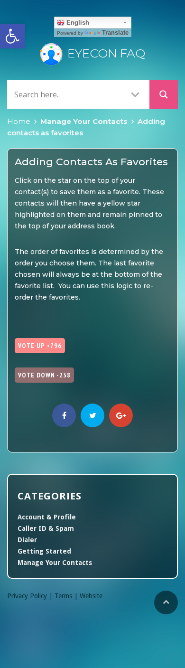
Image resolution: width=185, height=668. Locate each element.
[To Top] (166, 602)
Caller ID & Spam (46, 528)
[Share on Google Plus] (121, 415)
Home (18, 121)
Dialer (27, 540)
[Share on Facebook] (64, 415)
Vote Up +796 (40, 345)
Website (91, 596)
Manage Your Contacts (84, 121)
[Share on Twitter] (92, 415)
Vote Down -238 (44, 375)
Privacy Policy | (31, 596)
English (77, 22)
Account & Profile (47, 517)
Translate (115, 32)
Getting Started (44, 551)
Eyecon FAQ (106, 53)
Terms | (67, 596)
